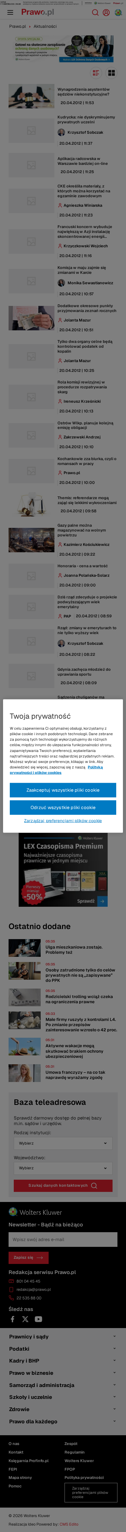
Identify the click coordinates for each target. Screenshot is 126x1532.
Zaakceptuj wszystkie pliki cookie (63, 790)
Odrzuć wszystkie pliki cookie (63, 807)
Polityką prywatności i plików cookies (56, 770)
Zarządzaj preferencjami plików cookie (63, 820)
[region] (63, 766)
